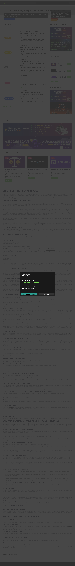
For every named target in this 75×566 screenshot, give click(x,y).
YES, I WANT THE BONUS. (29, 294)
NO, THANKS (46, 294)
